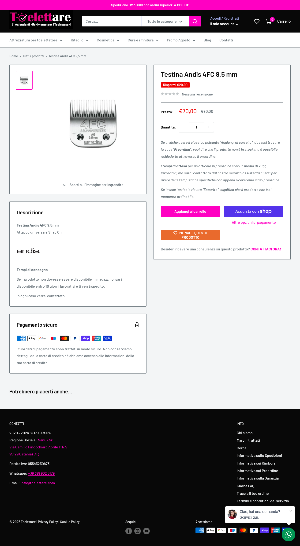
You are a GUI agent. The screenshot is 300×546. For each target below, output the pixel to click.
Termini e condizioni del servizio (263, 500)
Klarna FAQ (245, 486)
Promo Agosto (178, 40)
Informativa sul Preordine (257, 470)
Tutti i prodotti (33, 56)
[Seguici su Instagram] (137, 531)
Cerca (241, 448)
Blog (207, 40)
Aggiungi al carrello (190, 211)
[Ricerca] (195, 21)
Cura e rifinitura (141, 40)
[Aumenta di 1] (209, 127)
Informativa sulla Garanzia (258, 478)
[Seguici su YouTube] (146, 531)
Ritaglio (77, 40)
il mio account (222, 23)
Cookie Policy (70, 522)
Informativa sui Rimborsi (257, 463)
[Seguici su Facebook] (128, 531)
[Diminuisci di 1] (184, 127)
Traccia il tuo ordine (253, 493)
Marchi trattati (248, 440)
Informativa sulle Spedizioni (259, 455)
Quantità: (168, 127)
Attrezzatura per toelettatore (33, 40)
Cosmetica (105, 40)
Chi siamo (245, 432)
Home (13, 56)
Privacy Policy (48, 522)
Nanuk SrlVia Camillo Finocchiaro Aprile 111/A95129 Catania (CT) (38, 447)
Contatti (226, 40)
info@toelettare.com (38, 482)
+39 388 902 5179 (41, 473)
